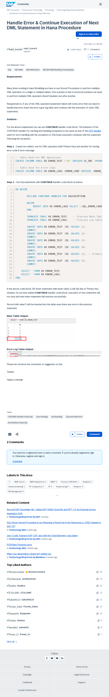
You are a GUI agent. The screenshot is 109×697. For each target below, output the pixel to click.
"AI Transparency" (36, 487)
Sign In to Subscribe (89, 34)
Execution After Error (74, 417)
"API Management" (15, 492)
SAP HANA (19, 70)
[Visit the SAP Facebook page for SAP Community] (47, 658)
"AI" (49, 487)
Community (23, 4)
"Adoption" (87, 482)
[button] (90, 56)
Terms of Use (82, 667)
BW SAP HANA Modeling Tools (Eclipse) (58, 70)
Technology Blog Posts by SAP (24, 517)
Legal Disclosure (81, 674)
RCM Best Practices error (19, 544)
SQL (9, 70)
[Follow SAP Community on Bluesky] (52, 658)
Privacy (27, 667)
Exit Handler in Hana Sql (17, 423)
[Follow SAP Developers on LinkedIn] (62, 658)
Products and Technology (32, 10)
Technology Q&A (17, 530)
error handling (42, 417)
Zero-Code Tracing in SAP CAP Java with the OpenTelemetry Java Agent (42, 535)
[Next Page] (57, 495)
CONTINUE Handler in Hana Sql (20, 417)
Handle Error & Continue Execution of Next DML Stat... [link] (30, 13)
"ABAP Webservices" (37, 482)
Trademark (27, 682)
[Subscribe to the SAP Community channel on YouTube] (57, 658)
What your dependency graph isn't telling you (29, 554)
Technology (49, 10)
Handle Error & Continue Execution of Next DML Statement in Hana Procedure (53, 25)
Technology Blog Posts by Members (70, 10)
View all (10, 641)
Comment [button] (94, 434)
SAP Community (13, 10)
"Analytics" (77, 487)
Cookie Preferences (27, 690)
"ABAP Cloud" (19, 482)
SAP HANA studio (32, 70)
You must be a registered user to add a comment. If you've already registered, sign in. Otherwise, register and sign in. (53, 454)
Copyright (27, 674)
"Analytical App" (62, 487)
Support (82, 682)
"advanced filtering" (16, 487)
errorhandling (57, 417)
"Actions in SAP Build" (69, 482)
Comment (17, 461)
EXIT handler (95, 131)
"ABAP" (52, 482)
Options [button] (77, 39)
